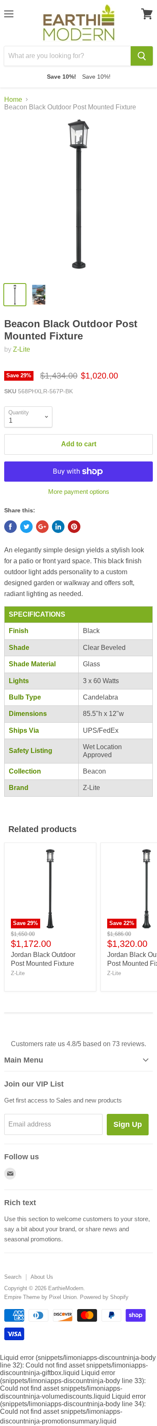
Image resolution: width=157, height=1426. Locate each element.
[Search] (142, 56)
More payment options (78, 491)
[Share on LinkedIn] (58, 526)
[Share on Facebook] (10, 526)
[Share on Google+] (42, 526)
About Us (42, 1277)
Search (12, 1277)
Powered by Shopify (104, 1297)
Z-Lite (21, 349)
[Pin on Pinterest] (74, 526)
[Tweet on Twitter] (26, 526)
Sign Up (127, 1124)
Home (13, 99)
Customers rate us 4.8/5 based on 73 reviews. (78, 1043)
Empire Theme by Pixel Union (40, 1297)
